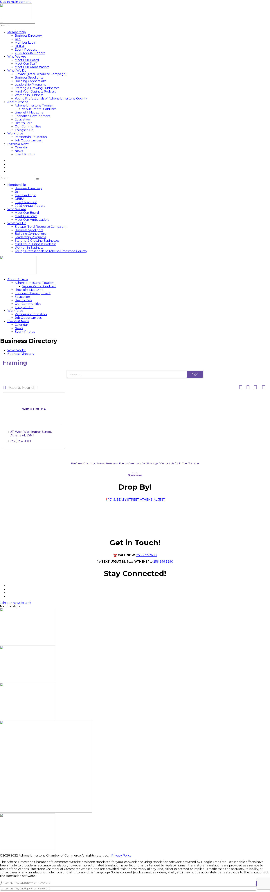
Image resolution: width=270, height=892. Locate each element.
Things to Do (24, 130)
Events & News (18, 144)
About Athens (17, 102)
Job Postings (150, 463)
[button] (4, 387)
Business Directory (28, 35)
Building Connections (30, 81)
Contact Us (167, 463)
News (19, 151)
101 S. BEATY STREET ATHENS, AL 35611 (136, 499)
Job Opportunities (28, 140)
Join (18, 39)
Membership (16, 32)
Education (22, 119)
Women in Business (29, 95)
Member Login (25, 42)
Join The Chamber (188, 463)
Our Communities (28, 126)
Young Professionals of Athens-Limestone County (51, 98)
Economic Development (33, 116)
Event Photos (25, 154)
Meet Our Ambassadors (32, 67)
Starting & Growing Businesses (37, 88)
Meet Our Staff (26, 63)
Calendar (21, 147)
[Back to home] (16, 18)
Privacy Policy (121, 855)
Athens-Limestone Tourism (34, 105)
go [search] (196, 374)
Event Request (26, 49)
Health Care (23, 123)
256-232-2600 (146, 555)
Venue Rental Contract (39, 109)
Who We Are (16, 56)
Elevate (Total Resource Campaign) (41, 74)
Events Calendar (129, 463)
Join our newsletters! (15, 603)
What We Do (16, 70)
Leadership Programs (30, 84)
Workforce (15, 133)
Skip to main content (15, 1)
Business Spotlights (29, 77)
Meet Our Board (27, 60)
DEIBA (19, 46)
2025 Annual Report (30, 53)
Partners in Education (31, 137)
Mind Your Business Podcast (35, 91)
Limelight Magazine (29, 112)
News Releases (107, 463)
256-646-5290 (163, 561)
